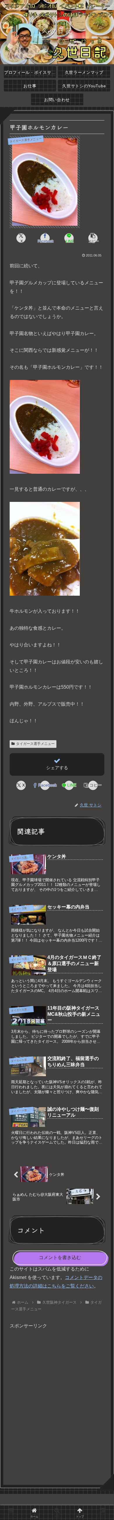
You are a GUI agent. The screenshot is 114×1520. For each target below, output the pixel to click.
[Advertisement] (57, 1404)
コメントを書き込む (60, 1257)
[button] (93, 238)
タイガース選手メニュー (35, 744)
